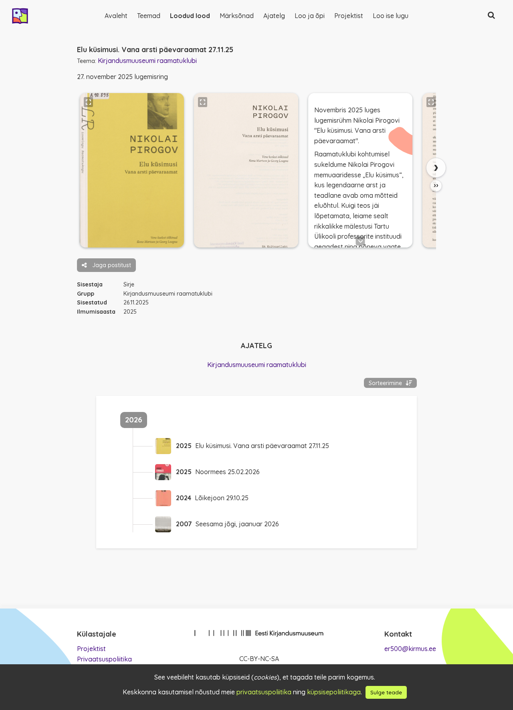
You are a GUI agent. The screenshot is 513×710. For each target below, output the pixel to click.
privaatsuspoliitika (263, 692)
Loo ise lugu (390, 16)
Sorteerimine (386, 383)
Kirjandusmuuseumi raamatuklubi (147, 61)
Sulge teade (386, 692)
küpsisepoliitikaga (334, 692)
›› (436, 185)
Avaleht (116, 16)
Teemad (148, 16)
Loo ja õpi (310, 16)
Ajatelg (274, 16)
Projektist (348, 16)
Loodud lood (190, 16)
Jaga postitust (111, 265)
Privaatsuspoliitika (104, 659)
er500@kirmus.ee (410, 649)
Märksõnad (237, 16)
